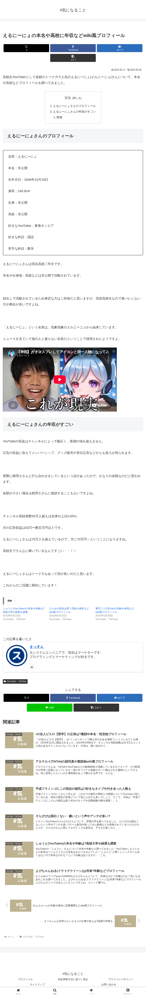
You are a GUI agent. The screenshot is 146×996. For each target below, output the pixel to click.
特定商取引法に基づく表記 (73, 979)
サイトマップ (37, 984)
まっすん (37, 647)
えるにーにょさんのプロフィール (74, 105)
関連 (59, 117)
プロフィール (25, 979)
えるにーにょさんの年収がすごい (74, 111)
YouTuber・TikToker (17, 681)
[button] (73, 58)
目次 (68, 98)
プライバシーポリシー (120, 979)
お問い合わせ (108, 984)
